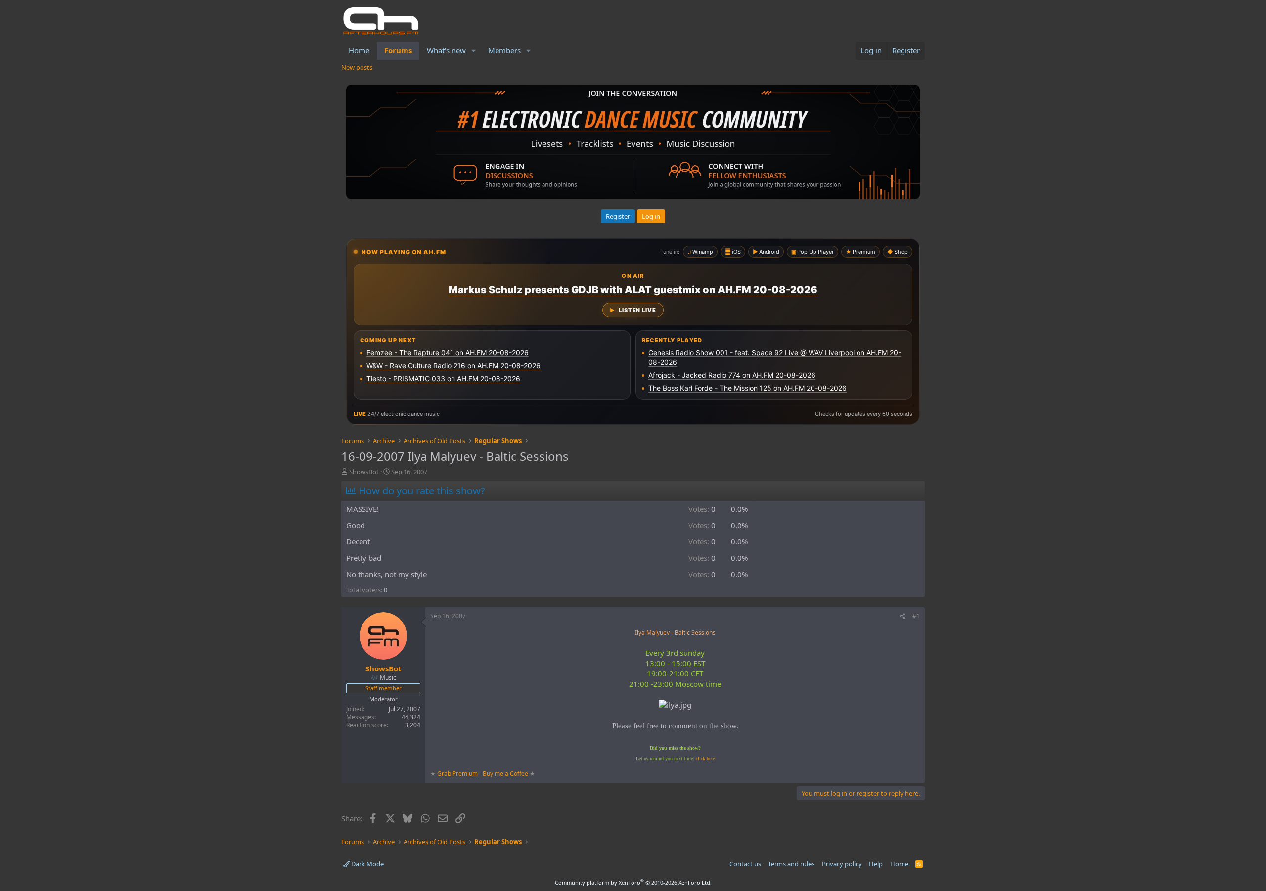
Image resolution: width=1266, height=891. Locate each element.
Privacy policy (842, 863)
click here (705, 758)
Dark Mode (367, 863)
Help (876, 863)
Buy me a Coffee (505, 773)
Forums (398, 50)
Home (359, 50)
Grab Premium (458, 773)
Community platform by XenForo (633, 882)
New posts (356, 67)
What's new (446, 50)
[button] (474, 51)
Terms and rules (791, 863)
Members (504, 50)
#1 (916, 616)
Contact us (745, 863)
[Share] (902, 616)
